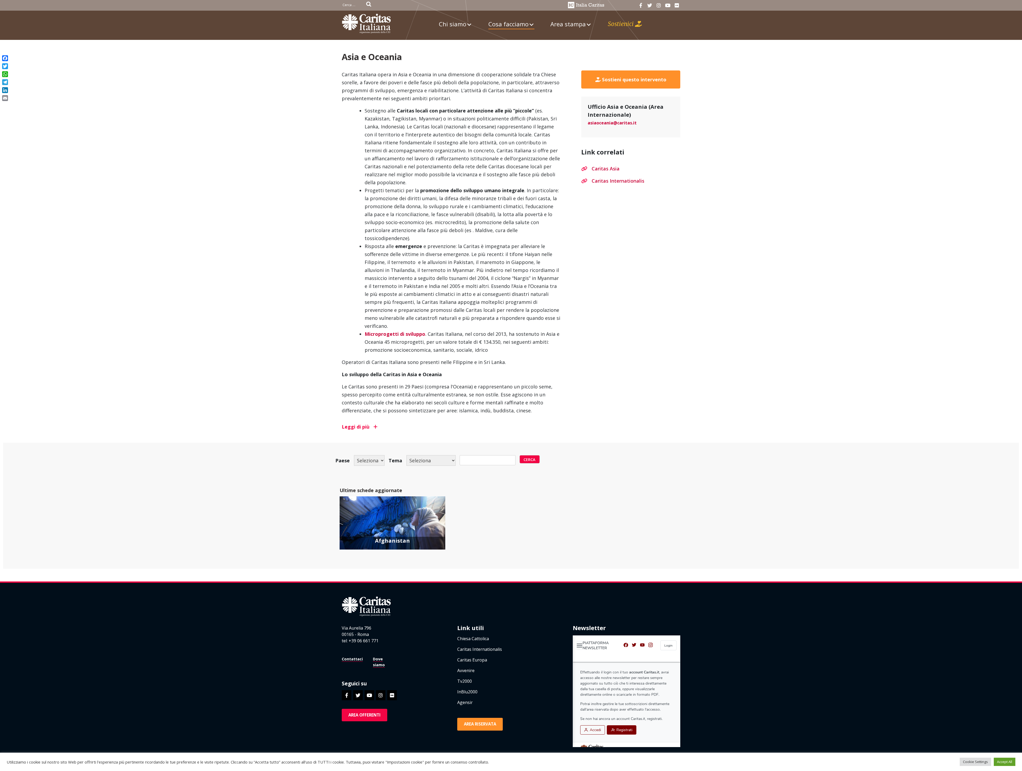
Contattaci (352, 658)
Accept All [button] (1004, 761)
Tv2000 (464, 681)
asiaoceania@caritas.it (612, 123)
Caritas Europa (472, 660)
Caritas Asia (606, 168)
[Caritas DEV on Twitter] (649, 5)
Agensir (465, 702)
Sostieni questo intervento (633, 79)
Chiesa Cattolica (473, 639)
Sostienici (621, 24)
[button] (451, 427)
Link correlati (602, 152)
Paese (342, 460)
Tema (395, 460)
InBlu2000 (467, 692)
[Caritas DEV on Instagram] (658, 5)
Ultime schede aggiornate (371, 490)
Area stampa (568, 24)
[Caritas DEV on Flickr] (676, 5)
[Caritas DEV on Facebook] (640, 5)
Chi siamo (452, 24)
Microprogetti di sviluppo (395, 334)
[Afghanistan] (392, 531)
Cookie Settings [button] (975, 761)
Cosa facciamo (508, 24)
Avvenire (466, 670)
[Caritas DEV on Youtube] (667, 5)
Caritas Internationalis (618, 181)
